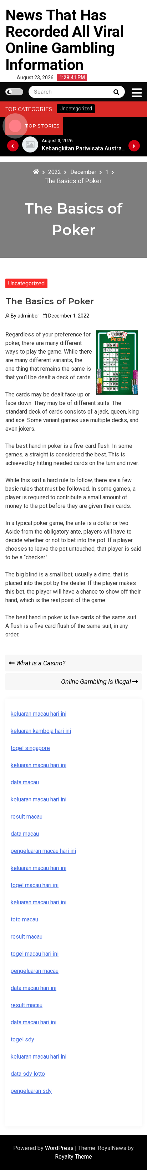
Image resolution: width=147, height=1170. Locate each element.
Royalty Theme (73, 1156)
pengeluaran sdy (31, 1091)
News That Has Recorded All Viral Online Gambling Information (64, 40)
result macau (26, 936)
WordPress (60, 1148)
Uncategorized (26, 283)
